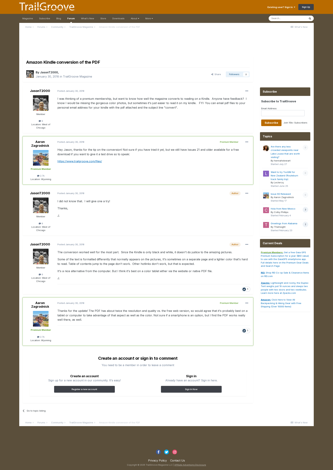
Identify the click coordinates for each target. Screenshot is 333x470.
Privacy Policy (157, 460)
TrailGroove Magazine (77, 76)
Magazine (27, 18)
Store (103, 18)
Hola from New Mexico (283, 208)
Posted (70, 90)
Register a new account (84, 389)
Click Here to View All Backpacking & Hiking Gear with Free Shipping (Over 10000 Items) (281, 303)
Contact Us (177, 460)
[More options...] (246, 91)
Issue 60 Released (281, 194)
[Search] (310, 18)
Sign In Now (191, 389)
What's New (87, 18)
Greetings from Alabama (284, 223)
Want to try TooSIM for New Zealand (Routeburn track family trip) (284, 176)
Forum (71, 18)
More (148, 18)
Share (217, 74)
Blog (58, 18)
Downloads (118, 18)
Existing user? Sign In (280, 7)
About (134, 18)
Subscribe (44, 18)
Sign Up (306, 7)
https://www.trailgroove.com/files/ (79, 161)
